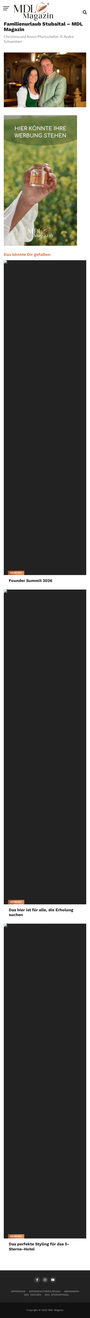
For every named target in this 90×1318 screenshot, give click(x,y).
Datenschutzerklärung (44, 1291)
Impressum (18, 1291)
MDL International (57, 1294)
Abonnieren (71, 1291)
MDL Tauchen (32, 1294)
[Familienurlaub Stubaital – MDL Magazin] (45, 106)
